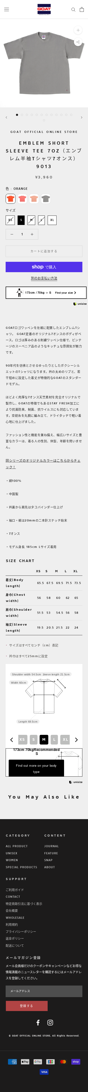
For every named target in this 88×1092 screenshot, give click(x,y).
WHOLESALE (15, 918)
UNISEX (11, 853)
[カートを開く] (82, 9)
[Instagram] (50, 1022)
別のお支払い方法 (44, 278)
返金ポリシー (15, 938)
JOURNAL (51, 846)
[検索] (73, 9)
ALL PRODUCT (17, 846)
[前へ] (6, 117)
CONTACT (13, 897)
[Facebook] (38, 1022)
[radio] (10, 199)
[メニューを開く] (6, 9)
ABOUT (49, 867)
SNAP (48, 860)
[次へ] (81, 117)
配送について (15, 946)
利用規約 (12, 925)
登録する (27, 1006)
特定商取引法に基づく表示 (24, 904)
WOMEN (12, 860)
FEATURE (51, 853)
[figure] (12, 739)
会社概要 (12, 911)
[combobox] (44, 740)
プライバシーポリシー (21, 932)
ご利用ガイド (15, 890)
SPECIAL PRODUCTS (21, 867)
